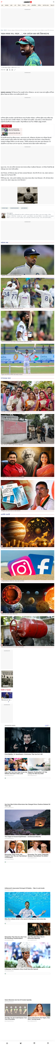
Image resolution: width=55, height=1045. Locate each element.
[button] (53, 2)
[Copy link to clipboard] (14, 70)
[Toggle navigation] (1, 2)
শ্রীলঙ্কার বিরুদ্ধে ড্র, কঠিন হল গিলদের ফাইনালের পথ (12, 309)
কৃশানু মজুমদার (5, 67)
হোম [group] (2, 5)
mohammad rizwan (14, 208)
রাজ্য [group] (11, 5)
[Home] (27, 2)
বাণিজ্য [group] (39, 5)
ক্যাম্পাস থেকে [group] (46, 5)
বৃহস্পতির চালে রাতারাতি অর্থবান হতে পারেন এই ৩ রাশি (12, 548)
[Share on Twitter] (10, 70)
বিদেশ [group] (19, 5)
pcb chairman (24, 208)
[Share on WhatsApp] (12, 70)
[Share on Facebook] (7, 70)
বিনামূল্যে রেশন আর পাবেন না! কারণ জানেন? (10, 511)
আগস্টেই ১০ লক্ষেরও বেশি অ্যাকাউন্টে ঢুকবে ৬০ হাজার (13, 412)
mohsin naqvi (5, 208)
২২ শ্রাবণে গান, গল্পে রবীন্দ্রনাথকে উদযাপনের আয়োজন (12, 478)
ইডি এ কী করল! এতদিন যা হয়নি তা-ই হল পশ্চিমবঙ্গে (12, 445)
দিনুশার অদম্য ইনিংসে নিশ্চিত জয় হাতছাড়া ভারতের (11, 375)
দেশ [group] (15, 5)
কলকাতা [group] (6, 5)
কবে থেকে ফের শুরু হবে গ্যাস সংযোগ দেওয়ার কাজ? (12, 647)
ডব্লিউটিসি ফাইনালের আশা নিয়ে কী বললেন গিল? (11, 276)
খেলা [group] (29, 5)
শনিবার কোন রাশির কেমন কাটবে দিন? (9, 614)
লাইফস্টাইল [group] (34, 5)
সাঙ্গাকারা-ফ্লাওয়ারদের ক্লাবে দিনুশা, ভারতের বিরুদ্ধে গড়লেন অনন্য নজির (16, 342)
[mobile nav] (7, 1043)
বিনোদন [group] (24, 5)
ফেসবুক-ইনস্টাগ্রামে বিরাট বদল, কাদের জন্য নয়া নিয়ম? (12, 581)
